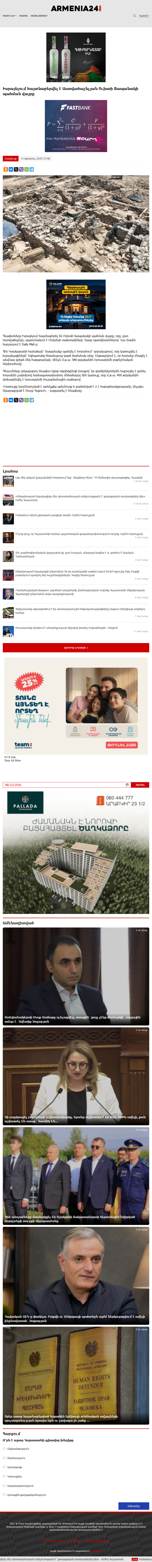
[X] (16, 169)
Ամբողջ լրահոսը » (76, 647)
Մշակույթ (11, 158)
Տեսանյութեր (39, 16)
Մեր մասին (74, 1540)
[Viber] (21, 169)
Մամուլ (23, 16)
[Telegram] (31, 169)
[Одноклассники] (6, 169)
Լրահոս (10, 471)
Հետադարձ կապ (52, 1540)
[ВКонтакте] (11, 169)
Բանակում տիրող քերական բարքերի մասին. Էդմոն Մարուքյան (100, 1559)
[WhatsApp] (26, 169)
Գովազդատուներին (98, 1540)
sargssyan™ (97, 1551)
